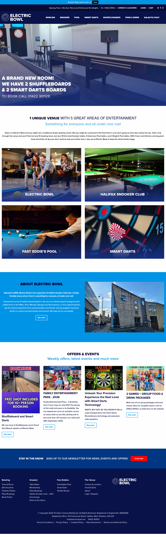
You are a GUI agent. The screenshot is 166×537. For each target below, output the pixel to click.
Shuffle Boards (111, 17)
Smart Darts (91, 17)
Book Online (7, 497)
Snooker (64, 17)
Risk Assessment (94, 522)
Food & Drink (132, 17)
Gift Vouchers (7, 487)
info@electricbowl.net (76, 519)
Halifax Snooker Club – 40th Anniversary (41, 495)
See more (41, 318)
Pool (77, 17)
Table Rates (34, 484)
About (87, 491)
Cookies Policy (77, 522)
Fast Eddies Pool (64, 484)
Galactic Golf (151, 17)
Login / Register (91, 494)
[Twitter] (158, 8)
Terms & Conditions (45, 522)
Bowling (50, 17)
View (95, 2)
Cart (151, 8)
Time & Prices (7, 484)
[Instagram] (163, 8)
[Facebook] (160, 8)
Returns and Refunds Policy (115, 522)
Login (143, 8)
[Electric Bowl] (16, 17)
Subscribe (139, 458)
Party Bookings (8, 494)
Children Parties (8, 491)
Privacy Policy (62, 522)
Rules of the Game (37, 500)
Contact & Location (127, 8)
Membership (35, 487)
